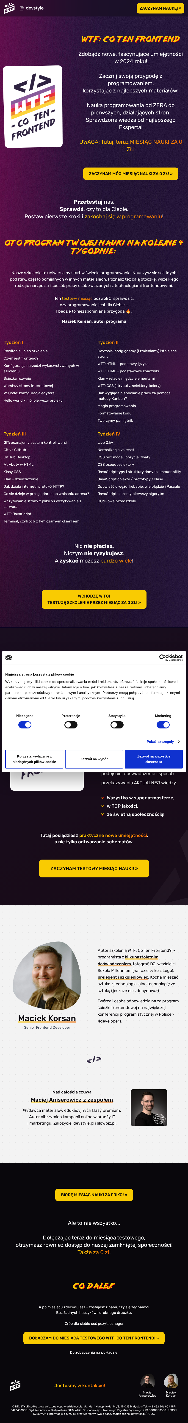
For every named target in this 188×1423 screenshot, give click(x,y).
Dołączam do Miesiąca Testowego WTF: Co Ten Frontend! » (94, 1338)
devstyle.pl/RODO (142, 1413)
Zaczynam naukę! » (160, 8)
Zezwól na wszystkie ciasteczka (153, 759)
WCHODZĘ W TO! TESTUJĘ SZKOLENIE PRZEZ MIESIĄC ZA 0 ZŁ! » (94, 599)
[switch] (70, 724)
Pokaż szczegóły (160, 742)
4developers (109, 1021)
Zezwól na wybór (94, 759)
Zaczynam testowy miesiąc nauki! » (94, 868)
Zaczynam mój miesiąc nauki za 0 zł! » (131, 173)
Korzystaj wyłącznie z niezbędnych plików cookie (34, 759)
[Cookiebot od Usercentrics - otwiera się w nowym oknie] (163, 657)
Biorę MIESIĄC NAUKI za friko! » (94, 1194)
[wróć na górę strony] (9, 8)
